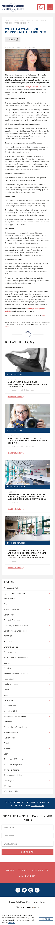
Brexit (6, 604)
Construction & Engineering (15, 631)
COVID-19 (8, 636)
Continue (46, 919)
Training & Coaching (12, 770)
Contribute (40, 870)
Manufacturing (10, 706)
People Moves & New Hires (15, 727)
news (43, 315)
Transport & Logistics (13, 775)
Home (7, 21)
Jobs (6, 695)
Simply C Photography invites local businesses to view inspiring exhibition (27, 440)
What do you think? (12, 791)
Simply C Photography (27, 47)
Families (7, 668)
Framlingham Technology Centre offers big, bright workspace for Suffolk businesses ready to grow (27, 497)
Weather (7, 786)
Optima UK (8, 722)
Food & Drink (9, 679)
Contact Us (27, 876)
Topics (23, 870)
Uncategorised (10, 780)
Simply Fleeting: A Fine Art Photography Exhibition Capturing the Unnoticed (27, 384)
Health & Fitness (11, 684)
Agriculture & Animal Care (14, 593)
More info (11, 923)
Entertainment (10, 652)
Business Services (22, 21)
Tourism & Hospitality (13, 764)
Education (8, 641)
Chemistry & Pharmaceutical (16, 625)
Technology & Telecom (13, 759)
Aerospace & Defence (13, 588)
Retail (6, 743)
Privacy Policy (32, 902)
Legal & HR (8, 700)
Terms (42, 902)
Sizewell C (8, 748)
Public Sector (9, 738)
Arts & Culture (14, 374)
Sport (6, 754)
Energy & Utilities (11, 647)
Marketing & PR (10, 711)
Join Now (37, 805)
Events (7, 663)
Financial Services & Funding (16, 674)
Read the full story (15, 397)
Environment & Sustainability (16, 657)
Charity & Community (12, 620)
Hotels (6, 690)
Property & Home (11, 732)
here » (7, 326)
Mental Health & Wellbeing (15, 716)
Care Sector (9, 615)
